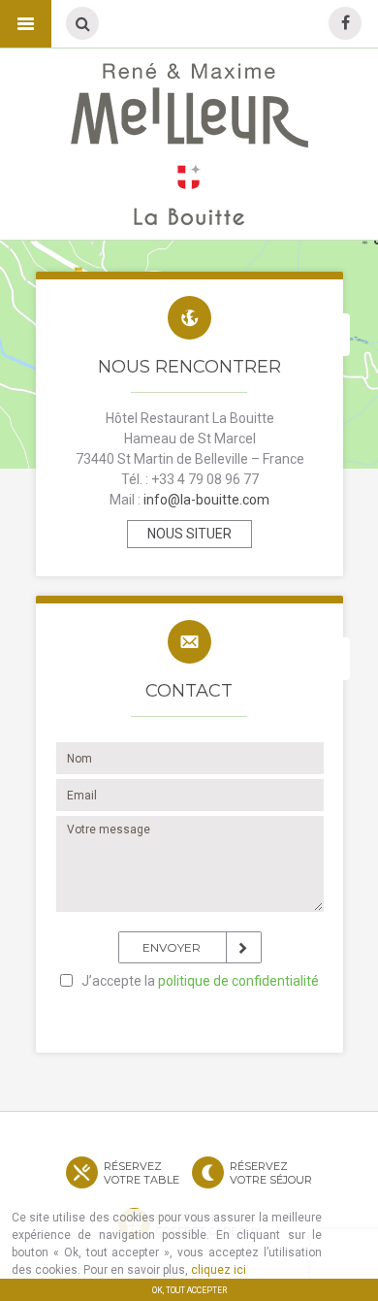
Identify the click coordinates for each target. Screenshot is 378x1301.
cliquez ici (218, 1270)
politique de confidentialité (238, 981)
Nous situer (189, 533)
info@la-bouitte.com (205, 499)
